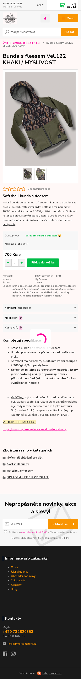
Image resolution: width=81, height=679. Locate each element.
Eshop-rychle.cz (51, 673)
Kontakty (16, 585)
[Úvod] (18, 18)
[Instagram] (15, 655)
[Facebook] (7, 655)
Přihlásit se (60, 524)
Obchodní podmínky (23, 576)
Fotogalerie (18, 580)
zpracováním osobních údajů (34, 532)
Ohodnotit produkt (38, 189)
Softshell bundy (18, 464)
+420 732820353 (12, 3)
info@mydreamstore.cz (22, 644)
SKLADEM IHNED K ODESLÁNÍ (28, 477)
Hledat (69, 32)
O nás (14, 567)
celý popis (9, 224)
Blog (14, 589)
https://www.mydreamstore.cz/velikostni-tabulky (34, 429)
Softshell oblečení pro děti (27, 42)
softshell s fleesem (20, 471)
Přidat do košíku (43, 262)
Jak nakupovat (19, 572)
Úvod (5, 42)
